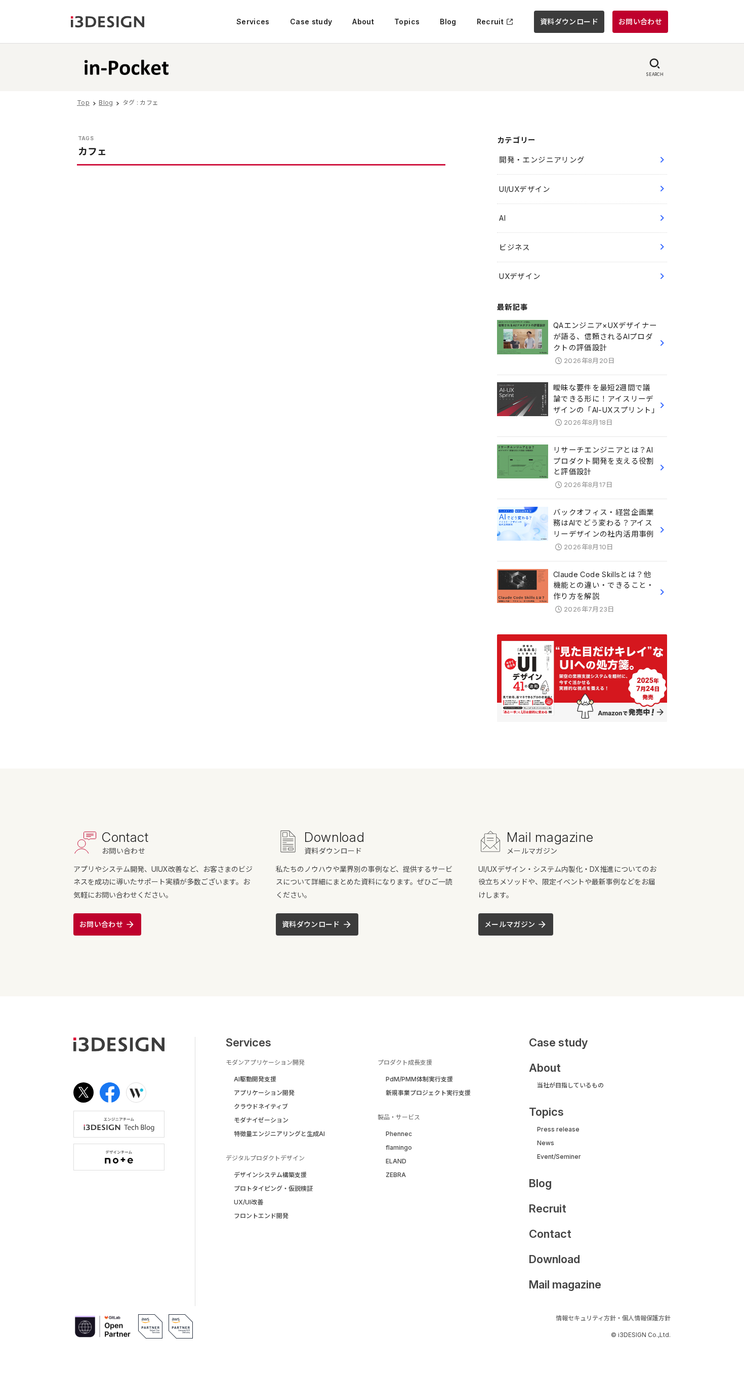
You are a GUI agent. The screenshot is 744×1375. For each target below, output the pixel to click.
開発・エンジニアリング (542, 159)
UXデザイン (520, 276)
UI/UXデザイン (524, 189)
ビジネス (514, 247)
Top (83, 102)
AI (502, 218)
